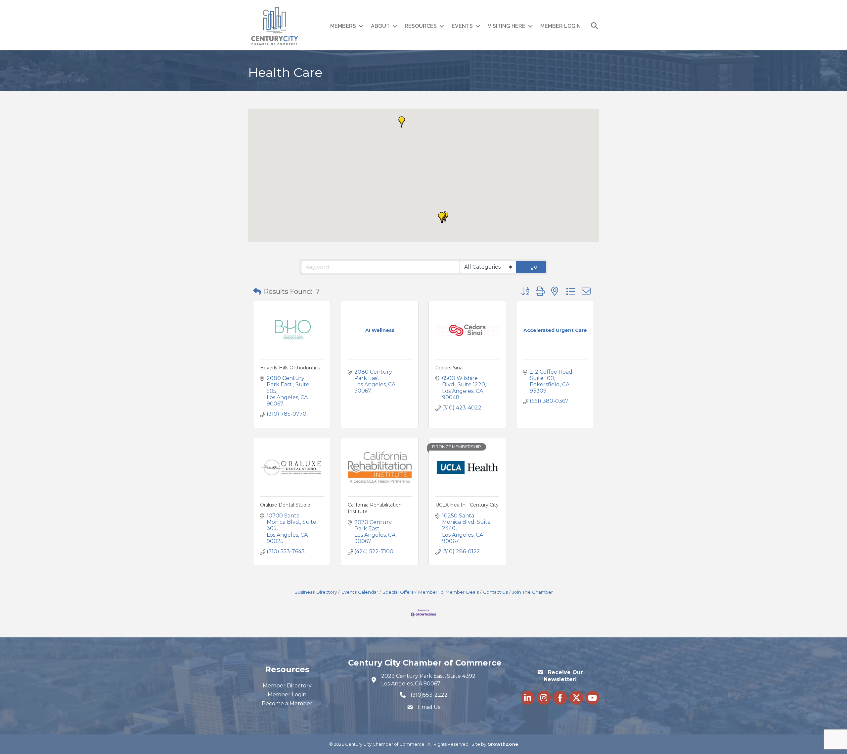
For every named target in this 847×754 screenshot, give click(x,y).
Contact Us (495, 592)
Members (343, 26)
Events (462, 26)
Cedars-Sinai (449, 368)
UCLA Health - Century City (467, 505)
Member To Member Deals (448, 592)
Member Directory (287, 685)
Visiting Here (506, 26)
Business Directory (315, 592)
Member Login (560, 26)
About (380, 26)
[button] (401, 122)
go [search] (533, 267)
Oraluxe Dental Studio (285, 505)
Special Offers (398, 592)
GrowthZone (502, 744)
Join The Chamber (532, 592)
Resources (421, 26)
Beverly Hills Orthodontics (290, 368)
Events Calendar (359, 592)
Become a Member (287, 703)
